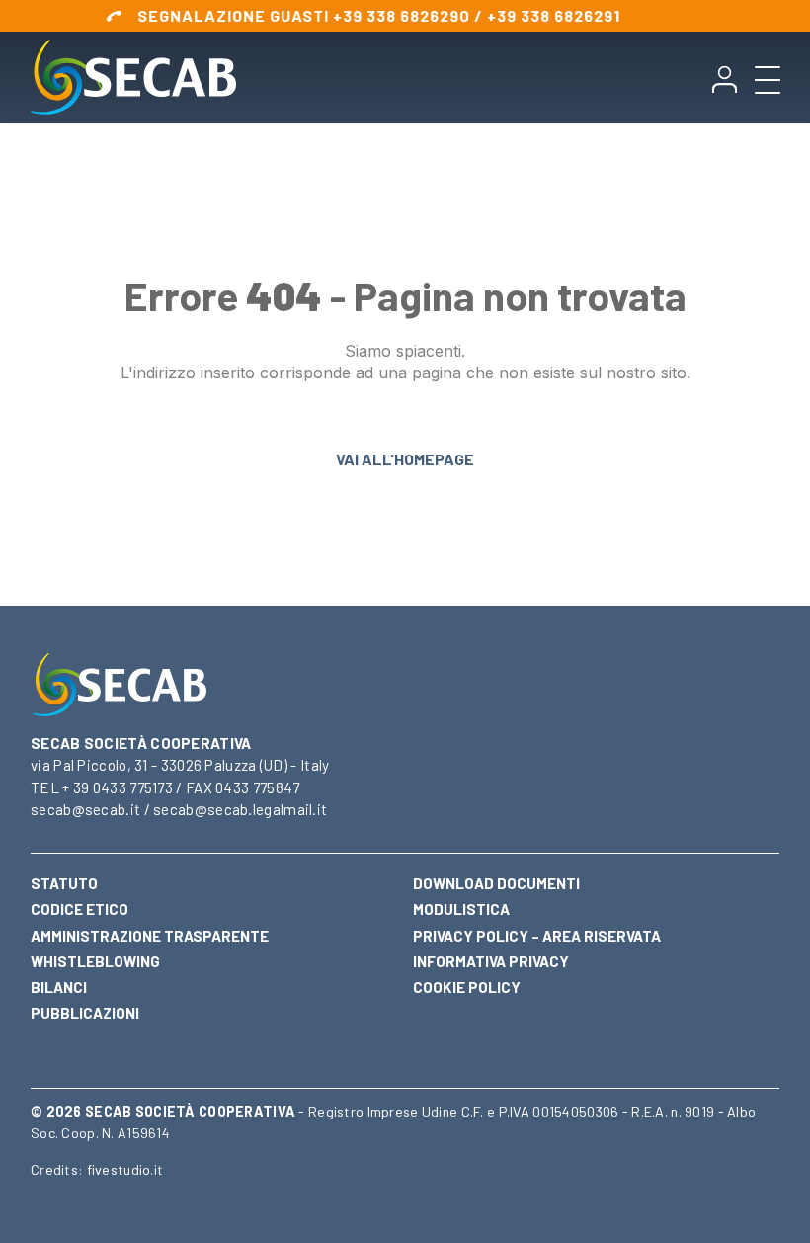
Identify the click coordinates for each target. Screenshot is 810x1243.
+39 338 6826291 (534, 15)
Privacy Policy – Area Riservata (537, 936)
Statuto (64, 883)
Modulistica (461, 909)
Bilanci (59, 987)
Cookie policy (467, 987)
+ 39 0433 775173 (117, 787)
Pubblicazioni (85, 1013)
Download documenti (496, 883)
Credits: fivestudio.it (97, 1169)
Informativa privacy (491, 961)
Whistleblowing (95, 961)
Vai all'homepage (405, 459)
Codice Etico (79, 909)
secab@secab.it (85, 809)
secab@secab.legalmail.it (240, 809)
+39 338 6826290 (381, 15)
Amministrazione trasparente (150, 936)
